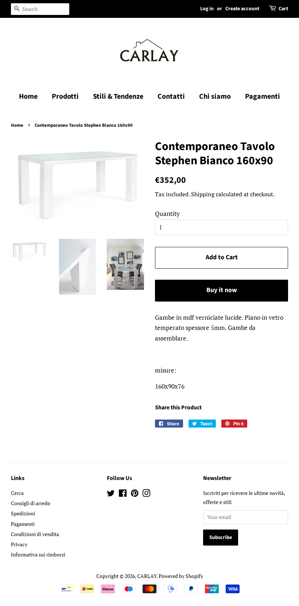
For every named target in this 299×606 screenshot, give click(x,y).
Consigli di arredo (30, 503)
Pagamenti (262, 96)
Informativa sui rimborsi (38, 554)
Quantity (167, 213)
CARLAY (146, 575)
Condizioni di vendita (35, 534)
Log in (207, 8)
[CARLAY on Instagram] (146, 494)
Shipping (202, 194)
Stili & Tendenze (118, 96)
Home (28, 96)
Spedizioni (23, 513)
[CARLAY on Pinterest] (135, 494)
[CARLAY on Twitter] (111, 494)
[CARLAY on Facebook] (123, 494)
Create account (242, 8)
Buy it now (221, 290)
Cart (283, 8)
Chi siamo (215, 96)
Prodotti (65, 96)
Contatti (171, 96)
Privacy (19, 544)
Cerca (17, 492)
